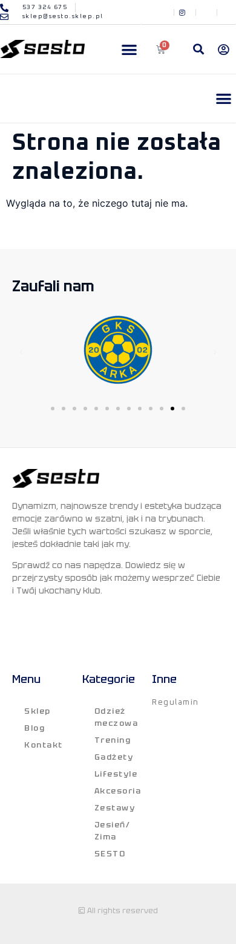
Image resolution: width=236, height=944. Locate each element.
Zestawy (115, 808)
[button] (129, 49)
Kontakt (43, 745)
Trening (112, 740)
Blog (34, 728)
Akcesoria (118, 791)
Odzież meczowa (116, 717)
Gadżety (114, 757)
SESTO (110, 854)
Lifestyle (116, 774)
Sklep (37, 711)
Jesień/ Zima (112, 831)
